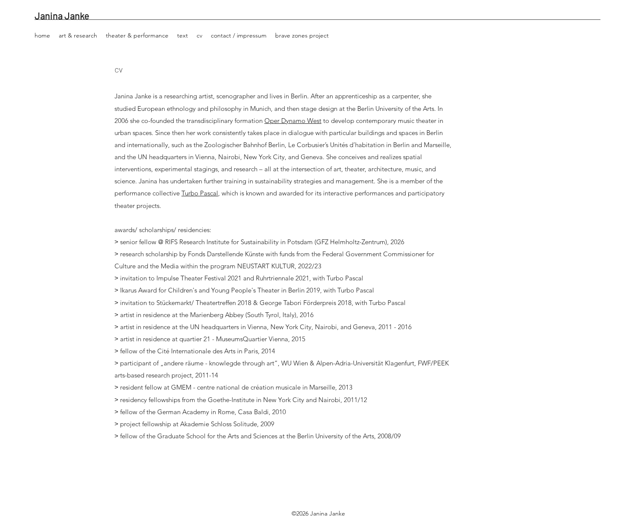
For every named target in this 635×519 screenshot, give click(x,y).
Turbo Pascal (199, 193)
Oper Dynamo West (292, 120)
